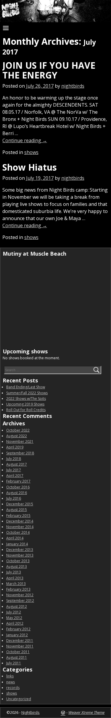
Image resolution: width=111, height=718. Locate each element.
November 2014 (19, 526)
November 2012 (19, 594)
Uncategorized (18, 698)
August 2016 (16, 492)
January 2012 (17, 634)
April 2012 (14, 623)
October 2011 (18, 651)
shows (31, 152)
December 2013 (19, 549)
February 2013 (18, 589)
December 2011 (19, 640)
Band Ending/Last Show (25, 387)
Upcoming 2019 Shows (25, 404)
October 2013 (18, 560)
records (13, 687)
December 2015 (19, 504)
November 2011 (19, 646)
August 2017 (16, 464)
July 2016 (13, 498)
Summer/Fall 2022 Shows (27, 392)
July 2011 (13, 663)
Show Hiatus (29, 167)
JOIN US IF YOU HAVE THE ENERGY (48, 70)
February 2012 (18, 629)
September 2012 (20, 600)
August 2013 (16, 566)
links (10, 676)
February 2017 (18, 481)
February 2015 (18, 515)
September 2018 (20, 453)
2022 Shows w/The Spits (26, 398)
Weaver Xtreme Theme (86, 712)
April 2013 (14, 578)
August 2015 (16, 509)
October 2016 (18, 487)
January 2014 (17, 543)
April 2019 (14, 447)
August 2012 (16, 606)
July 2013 (13, 572)
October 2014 (18, 532)
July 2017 (13, 469)
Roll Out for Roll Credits (26, 409)
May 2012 (14, 617)
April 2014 (14, 538)
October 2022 (18, 430)
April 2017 (14, 475)
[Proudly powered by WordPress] (63, 712)
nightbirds (72, 86)
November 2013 (19, 555)
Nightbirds (30, 712)
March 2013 (16, 583)
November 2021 (19, 441)
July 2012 (13, 612)
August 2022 (16, 435)
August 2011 (16, 657)
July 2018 (13, 458)
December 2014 (19, 521)
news (10, 682)
